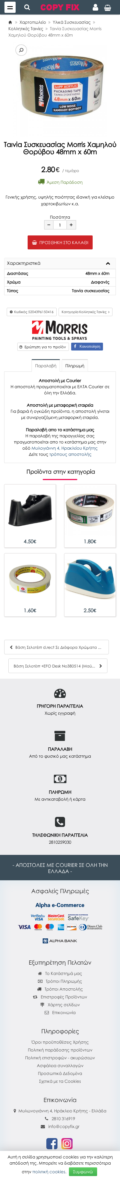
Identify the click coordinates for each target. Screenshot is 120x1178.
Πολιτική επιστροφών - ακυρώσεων (60, 1057)
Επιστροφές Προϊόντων (63, 996)
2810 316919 (63, 1118)
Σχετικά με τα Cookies (60, 1081)
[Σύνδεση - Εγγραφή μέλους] (95, 7)
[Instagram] (67, 1143)
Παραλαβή (45, 365)
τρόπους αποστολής (70, 454)
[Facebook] (51, 1143)
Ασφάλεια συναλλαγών (60, 1065)
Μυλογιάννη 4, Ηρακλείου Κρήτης (65, 447)
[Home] (10, 22)
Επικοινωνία (64, 1012)
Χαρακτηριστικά (23, 263)
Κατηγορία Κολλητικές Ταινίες (85, 312)
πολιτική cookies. (49, 1171)
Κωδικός (33, 312)
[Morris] (60, 329)
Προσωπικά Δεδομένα (60, 1073)
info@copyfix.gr (63, 1126)
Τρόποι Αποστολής (63, 988)
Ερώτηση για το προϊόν (44, 347)
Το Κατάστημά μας (63, 973)
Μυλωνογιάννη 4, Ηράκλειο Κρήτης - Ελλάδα (62, 1110)
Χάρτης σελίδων (63, 1004)
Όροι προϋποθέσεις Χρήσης (60, 1042)
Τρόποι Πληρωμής (63, 981)
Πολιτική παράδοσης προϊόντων (60, 1049)
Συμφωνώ (83, 1171)
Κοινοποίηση (88, 346)
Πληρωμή (74, 365)
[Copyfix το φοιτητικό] (60, 6)
